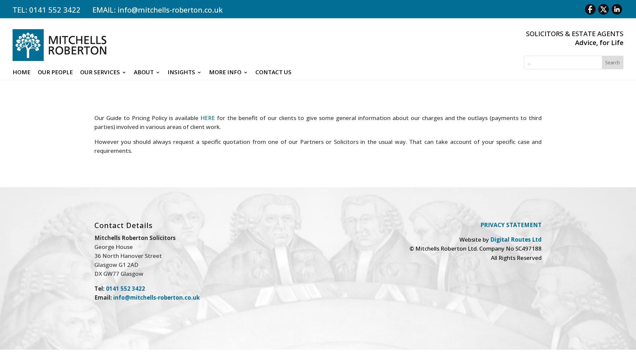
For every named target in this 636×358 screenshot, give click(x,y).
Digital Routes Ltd (516, 239)
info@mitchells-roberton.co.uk (170, 10)
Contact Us (273, 73)
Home (21, 73)
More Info (225, 73)
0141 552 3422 (54, 10)
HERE (207, 118)
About (144, 73)
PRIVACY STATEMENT (511, 225)
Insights (181, 73)
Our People (55, 73)
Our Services (100, 73)
